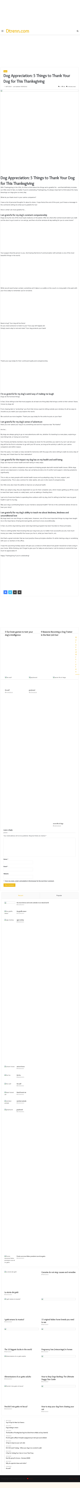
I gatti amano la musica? (14, 1319)
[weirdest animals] (9, 1103)
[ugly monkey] (9, 991)
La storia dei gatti (11, 1292)
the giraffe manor (21, 911)
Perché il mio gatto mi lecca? (16, 1406)
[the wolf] (15, 682)
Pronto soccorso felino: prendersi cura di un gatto (31, 1256)
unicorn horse (21, 1066)
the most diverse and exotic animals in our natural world (33, 903)
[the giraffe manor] (9, 914)
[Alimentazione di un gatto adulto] (21, 1364)
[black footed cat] (9, 1095)
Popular (59, 895)
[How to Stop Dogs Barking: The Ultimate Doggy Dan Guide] (58, 1364)
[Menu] (2, 31)
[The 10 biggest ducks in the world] (21, 1337)
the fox (19, 1075)
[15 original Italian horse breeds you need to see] (58, 1307)
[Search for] (78, 31)
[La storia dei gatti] (21, 1280)
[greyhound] (39, 682)
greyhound (20, 1110)
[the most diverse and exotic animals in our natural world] (9, 905)
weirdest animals (21, 1101)
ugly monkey (20, 920)
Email (6, 866)
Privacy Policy (73, 1478)
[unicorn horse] (9, 1069)
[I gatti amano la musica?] (21, 1307)
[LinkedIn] (15, 592)
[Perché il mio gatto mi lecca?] (21, 1394)
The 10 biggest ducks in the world (18, 1349)
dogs (5, 71)
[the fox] (9, 1077)
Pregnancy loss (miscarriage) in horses (56, 1349)
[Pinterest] (19, 592)
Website (6, 873)
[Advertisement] (40, 13)
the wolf (19, 1084)
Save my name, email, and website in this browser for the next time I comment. (29, 881)
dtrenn (31, 1478)
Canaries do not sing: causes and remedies (58, 1272)
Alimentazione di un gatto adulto (17, 1376)
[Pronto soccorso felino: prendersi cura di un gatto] (9, 1259)
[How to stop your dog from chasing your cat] (58, 1394)
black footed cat (21, 1092)
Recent (20, 895)
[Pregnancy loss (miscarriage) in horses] (58, 1337)
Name (6, 859)
